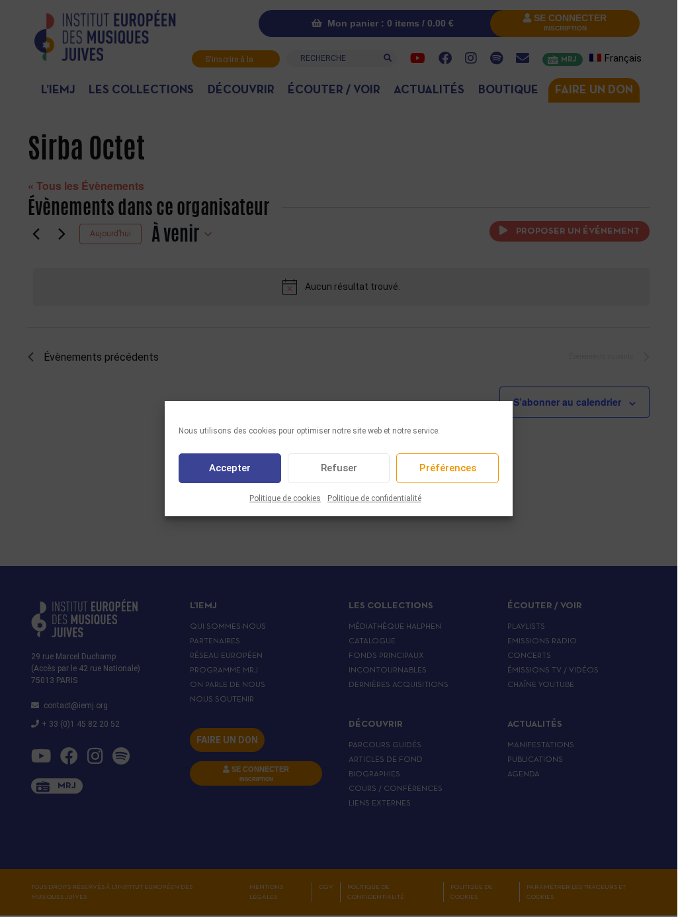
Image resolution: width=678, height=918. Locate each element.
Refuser (339, 468)
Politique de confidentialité (374, 498)
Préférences (447, 468)
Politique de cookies (285, 498)
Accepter (230, 468)
